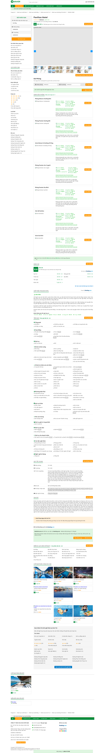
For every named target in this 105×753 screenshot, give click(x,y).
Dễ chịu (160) (79, 639)
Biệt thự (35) (14, 121)
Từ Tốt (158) (13, 88)
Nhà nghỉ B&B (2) (15, 123)
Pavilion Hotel (14, 689)
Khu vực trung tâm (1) (16, 45)
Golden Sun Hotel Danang (80, 588)
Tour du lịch (30, 6)
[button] (92, 50)
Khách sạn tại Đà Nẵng (33, 12)
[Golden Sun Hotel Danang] (80, 586)
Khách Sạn (41, 6)
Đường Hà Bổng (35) (15, 61)
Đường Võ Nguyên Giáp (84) (17, 59)
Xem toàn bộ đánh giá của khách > (85, 286)
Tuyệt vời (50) (37, 639)
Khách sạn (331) (14, 113)
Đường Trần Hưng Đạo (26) (17, 141)
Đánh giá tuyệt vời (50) (16, 53)
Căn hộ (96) (13, 117)
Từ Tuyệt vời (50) (15, 84)
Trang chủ (13, 12)
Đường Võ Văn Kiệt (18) (16, 147)
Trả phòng (15, 32)
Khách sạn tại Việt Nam (22, 12)
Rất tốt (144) (51, 639)
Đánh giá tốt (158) (15, 57)
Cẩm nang (59, 6)
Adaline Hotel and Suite (59, 579)
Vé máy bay (51, 6)
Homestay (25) (14, 119)
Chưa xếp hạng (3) (15, 106)
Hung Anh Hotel (58, 618)
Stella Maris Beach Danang (40, 579)
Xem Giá (90, 84)
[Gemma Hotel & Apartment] (41, 586)
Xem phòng (89, 263)
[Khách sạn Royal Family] (83, 616)
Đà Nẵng (20, 6)
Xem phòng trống (88, 461)
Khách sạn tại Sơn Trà (45, 12)
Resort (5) (13, 115)
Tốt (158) (64, 639)
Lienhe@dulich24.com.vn (39, 727)
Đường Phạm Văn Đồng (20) (17, 145)
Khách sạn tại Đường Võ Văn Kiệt (59, 12)
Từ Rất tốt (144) (14, 86)
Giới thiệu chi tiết (21, 742)
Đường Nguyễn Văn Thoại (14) (18, 151)
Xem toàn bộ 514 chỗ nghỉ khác (63, 667)
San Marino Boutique (79, 579)
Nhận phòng (16, 26)
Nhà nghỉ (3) (14, 125)
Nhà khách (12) (14, 127)
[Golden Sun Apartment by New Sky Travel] (43, 607)
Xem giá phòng (88, 24)
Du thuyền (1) (14, 129)
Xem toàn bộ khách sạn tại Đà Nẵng (22, 8)
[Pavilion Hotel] (21, 687)
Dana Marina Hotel (58, 599)
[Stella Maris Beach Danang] (43, 578)
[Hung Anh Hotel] (63, 616)
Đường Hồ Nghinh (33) (16, 63)
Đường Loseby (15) (15, 149)
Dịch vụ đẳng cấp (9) (16, 51)
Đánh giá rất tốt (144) (16, 55)
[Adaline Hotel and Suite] (63, 578)
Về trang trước (63, 718)
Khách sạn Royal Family (79, 618)
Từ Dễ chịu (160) (15, 90)
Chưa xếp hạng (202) (16, 108)
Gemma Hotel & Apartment (40, 588)
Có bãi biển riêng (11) (16, 49)
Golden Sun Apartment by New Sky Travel (42, 609)
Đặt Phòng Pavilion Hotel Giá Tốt (84, 75)
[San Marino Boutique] (83, 578)
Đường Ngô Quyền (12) (16, 153)
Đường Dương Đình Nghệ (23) (18, 143)
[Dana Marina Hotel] (63, 597)
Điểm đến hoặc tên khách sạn (20, 20)
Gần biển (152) (14, 47)
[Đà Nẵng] (13, 702)
